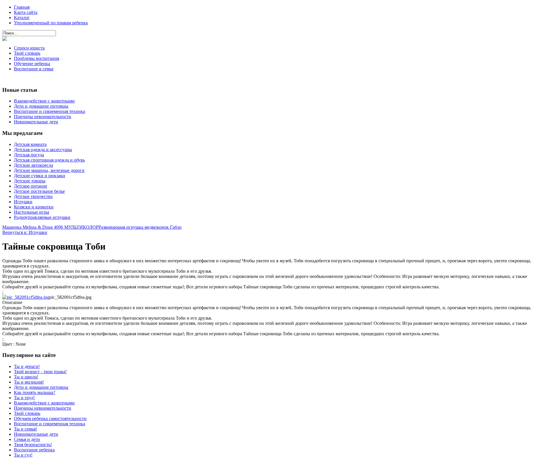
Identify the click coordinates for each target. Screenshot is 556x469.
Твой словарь (27, 53)
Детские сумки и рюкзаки (39, 175)
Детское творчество (33, 196)
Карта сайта (25, 12)
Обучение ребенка (32, 63)
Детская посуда (29, 154)
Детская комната (30, 144)
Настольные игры (31, 212)
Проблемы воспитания (36, 58)
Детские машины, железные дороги (49, 170)
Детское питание (30, 186)
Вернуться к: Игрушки (24, 232)
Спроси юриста (29, 47)
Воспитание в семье (34, 68)
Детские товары (29, 180)
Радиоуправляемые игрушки (42, 217)
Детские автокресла (33, 165)
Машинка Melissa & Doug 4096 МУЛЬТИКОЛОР (50, 227)
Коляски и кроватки (34, 206)
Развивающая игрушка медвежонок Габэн (140, 227)
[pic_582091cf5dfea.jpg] (25, 297)
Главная (22, 7)
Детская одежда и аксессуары (43, 149)
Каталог (22, 17)
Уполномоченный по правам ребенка (51, 22)
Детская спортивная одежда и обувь (49, 159)
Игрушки (23, 201)
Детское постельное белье (39, 191)
